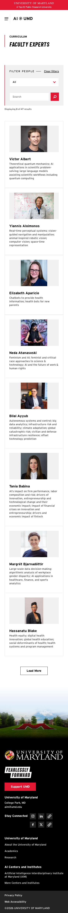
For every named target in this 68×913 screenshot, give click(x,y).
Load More (34, 670)
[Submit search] (55, 97)
